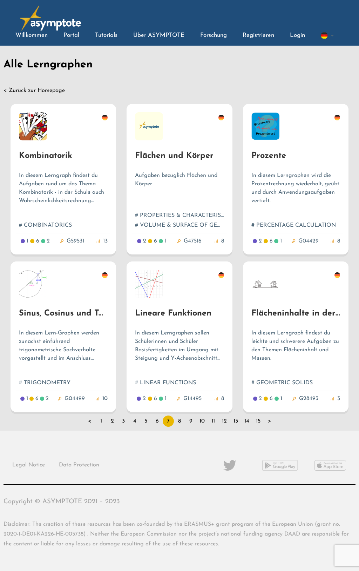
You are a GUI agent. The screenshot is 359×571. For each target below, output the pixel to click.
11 (213, 421)
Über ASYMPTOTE (158, 35)
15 (258, 421)
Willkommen (31, 35)
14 (246, 421)
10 (202, 421)
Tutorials (106, 35)
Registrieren (258, 35)
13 (235, 421)
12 (224, 421)
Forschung (213, 35)
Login (297, 35)
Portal (71, 35)
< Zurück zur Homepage (34, 90)
